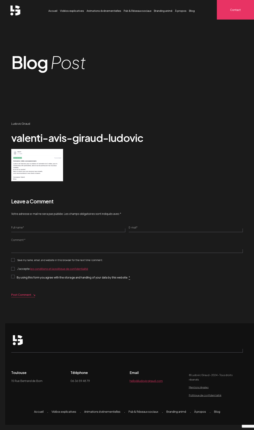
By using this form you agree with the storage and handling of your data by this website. (73, 277)
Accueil (52, 10)
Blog (192, 10)
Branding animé (163, 10)
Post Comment (21, 294)
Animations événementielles (104, 10)
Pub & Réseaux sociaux (137, 10)
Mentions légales (199, 387)
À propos (180, 10)
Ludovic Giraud (20, 124)
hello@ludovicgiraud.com (146, 381)
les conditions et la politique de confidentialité (59, 269)
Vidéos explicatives (72, 10)
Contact (235, 10)
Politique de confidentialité (205, 395)
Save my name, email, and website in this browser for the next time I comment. (60, 260)
